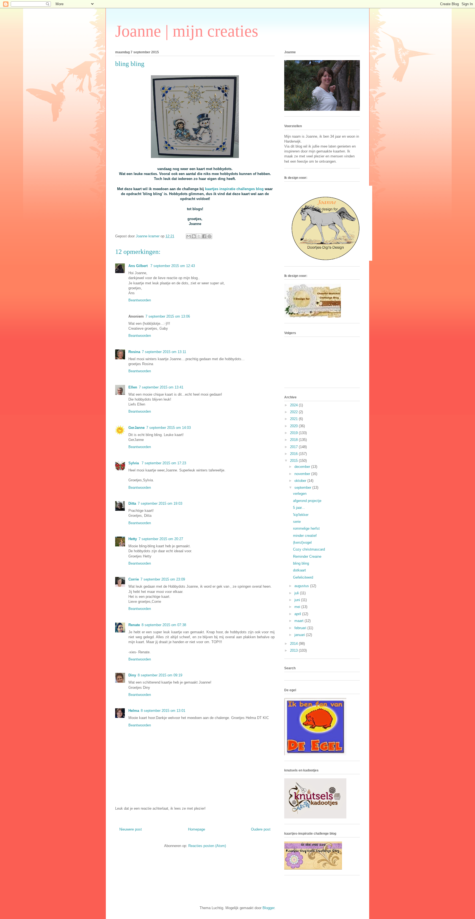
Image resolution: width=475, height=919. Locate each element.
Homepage (196, 829)
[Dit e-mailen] (188, 236)
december (302, 467)
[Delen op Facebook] (204, 236)
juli (297, 593)
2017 (294, 447)
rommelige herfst (306, 528)
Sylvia (134, 463)
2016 (294, 454)
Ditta (132, 503)
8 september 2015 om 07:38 (164, 625)
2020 (294, 426)
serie (297, 522)
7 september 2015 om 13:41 (161, 387)
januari (300, 635)
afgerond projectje (307, 501)
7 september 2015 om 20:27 (161, 539)
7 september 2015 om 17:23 (164, 463)
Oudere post (260, 829)
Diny (132, 675)
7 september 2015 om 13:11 (164, 352)
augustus (302, 586)
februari (300, 628)
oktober (300, 481)
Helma (133, 711)
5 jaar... (299, 508)
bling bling (301, 563)
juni (297, 600)
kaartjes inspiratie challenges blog (234, 189)
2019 (294, 433)
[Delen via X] (199, 236)
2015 (294, 461)
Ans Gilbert (138, 266)
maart (299, 621)
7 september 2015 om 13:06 (167, 316)
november (302, 474)
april (298, 614)
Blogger (268, 908)
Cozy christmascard (309, 549)
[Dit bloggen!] (194, 236)
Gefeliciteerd (303, 577)
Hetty (132, 539)
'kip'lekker (300, 515)
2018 (294, 440)
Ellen (132, 387)
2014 (294, 644)
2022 (294, 412)
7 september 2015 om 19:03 (160, 503)
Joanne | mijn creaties (186, 31)
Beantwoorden (139, 300)
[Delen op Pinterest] (209, 236)
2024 (294, 405)
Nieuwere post (130, 829)
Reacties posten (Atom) (207, 846)
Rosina (134, 352)
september (303, 487)
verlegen (299, 494)
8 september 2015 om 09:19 (160, 675)
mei (297, 607)
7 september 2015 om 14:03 (168, 428)
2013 (294, 650)
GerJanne (136, 428)
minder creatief (305, 536)
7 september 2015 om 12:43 (172, 266)
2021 (294, 419)
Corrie (133, 579)
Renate (134, 625)
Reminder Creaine (307, 556)
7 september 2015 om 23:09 (162, 579)
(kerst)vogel (302, 542)
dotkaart (299, 570)
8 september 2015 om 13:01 (163, 711)
